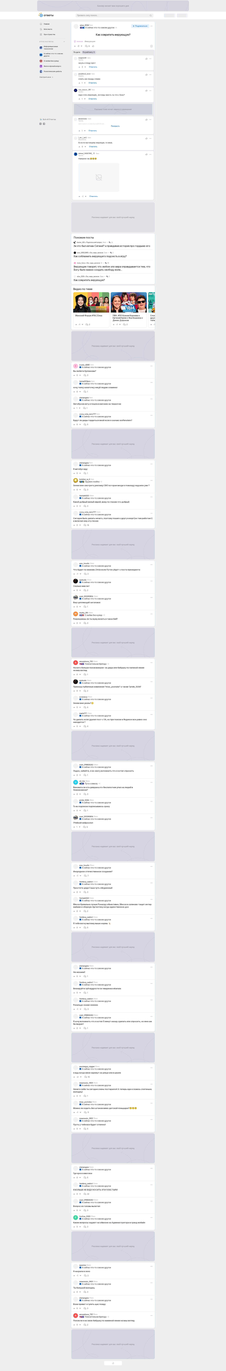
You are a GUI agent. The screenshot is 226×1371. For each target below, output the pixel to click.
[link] (91, 310)
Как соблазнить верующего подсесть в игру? (100, 256)
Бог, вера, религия (96, 253)
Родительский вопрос (94, 242)
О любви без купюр (93, 615)
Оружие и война (92, 482)
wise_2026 (80, 276)
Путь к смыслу (91, 784)
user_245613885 (82, 253)
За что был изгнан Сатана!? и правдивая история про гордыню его (112, 246)
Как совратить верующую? (89, 280)
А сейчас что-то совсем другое (99, 28)
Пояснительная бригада (95, 664)
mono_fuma (81, 263)
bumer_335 (81, 242)
